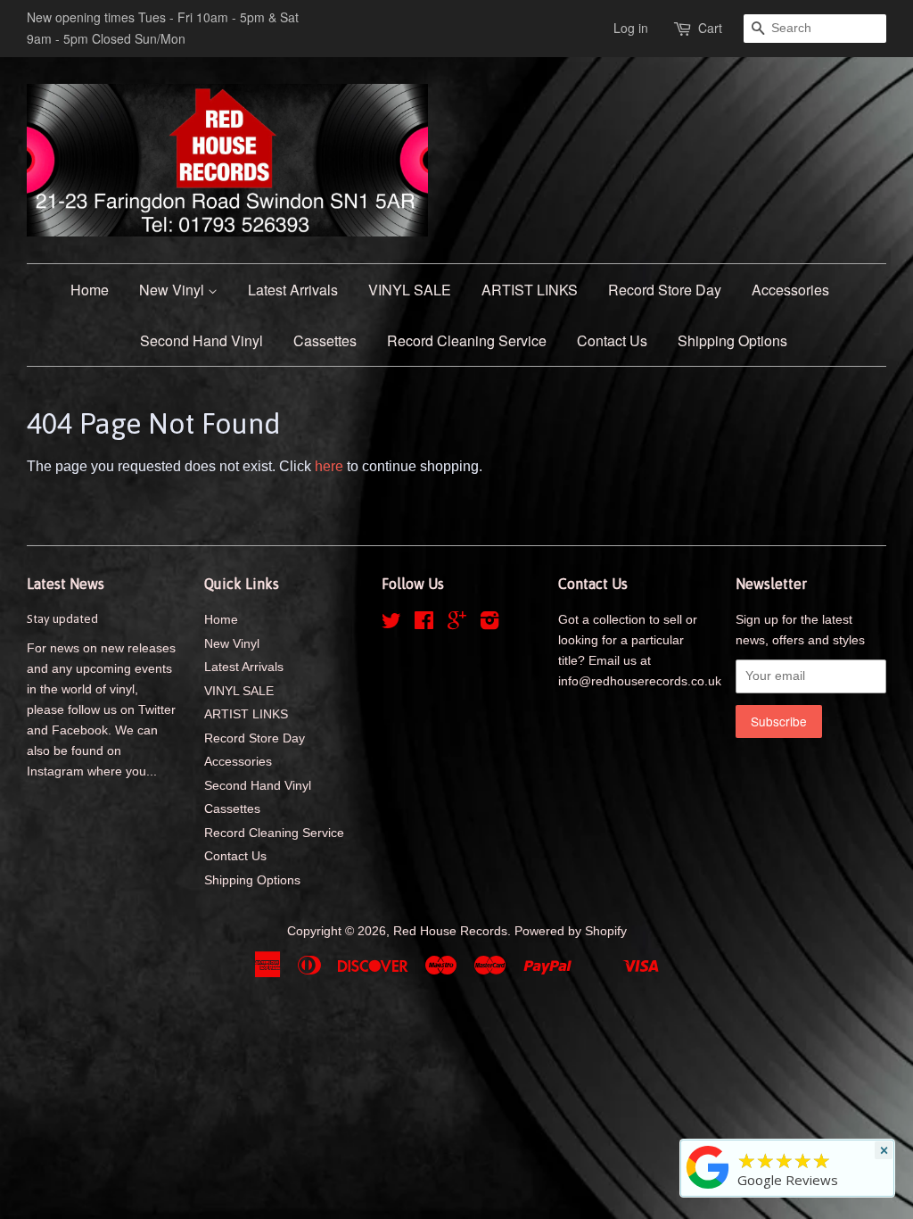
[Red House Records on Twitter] (391, 624)
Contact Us (612, 340)
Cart (710, 28)
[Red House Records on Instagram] (489, 624)
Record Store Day (664, 289)
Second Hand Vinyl (201, 340)
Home (89, 289)
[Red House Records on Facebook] (424, 624)
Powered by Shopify (570, 931)
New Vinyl (173, 289)
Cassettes (325, 340)
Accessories (790, 289)
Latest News (65, 584)
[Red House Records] (708, 1188)
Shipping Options (732, 340)
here (329, 466)
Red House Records (450, 931)
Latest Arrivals (293, 289)
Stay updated (62, 618)
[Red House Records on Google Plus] (457, 624)
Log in (630, 28)
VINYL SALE (409, 289)
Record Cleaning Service (467, 340)
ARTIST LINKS (529, 289)
